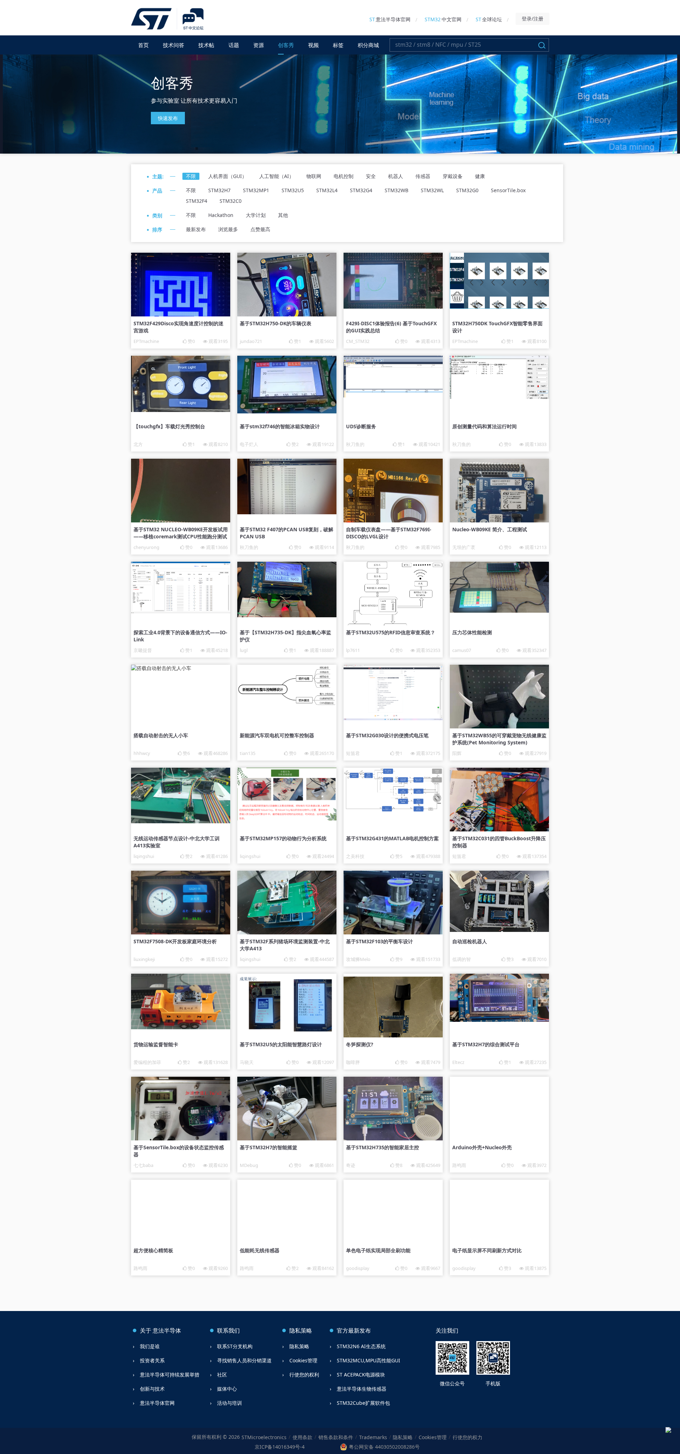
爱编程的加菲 (147, 1062)
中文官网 (443, 19)
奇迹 (350, 1165)
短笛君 (353, 753)
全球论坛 (489, 19)
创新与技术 (152, 1388)
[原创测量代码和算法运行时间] (499, 397)
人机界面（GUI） (227, 176)
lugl (244, 650)
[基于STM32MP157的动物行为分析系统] (286, 818)
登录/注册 (532, 18)
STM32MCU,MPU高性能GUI (368, 1360)
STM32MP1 (256, 190)
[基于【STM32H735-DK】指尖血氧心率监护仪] (286, 615)
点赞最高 (260, 229)
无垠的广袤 (463, 547)
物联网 (313, 176)
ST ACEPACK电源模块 (361, 1374)
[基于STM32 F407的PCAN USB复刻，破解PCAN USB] (286, 512)
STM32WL (432, 190)
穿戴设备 (453, 176)
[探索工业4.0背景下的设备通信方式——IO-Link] (180, 611)
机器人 (395, 176)
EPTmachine (146, 341)
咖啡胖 (353, 1062)
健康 (480, 176)
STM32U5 (293, 190)
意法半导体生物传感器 (361, 1388)
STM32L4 (327, 190)
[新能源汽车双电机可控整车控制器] (286, 705)
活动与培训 (229, 1402)
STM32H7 (219, 190)
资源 (258, 44)
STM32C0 (231, 201)
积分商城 (368, 44)
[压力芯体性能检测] (499, 610)
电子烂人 (249, 444)
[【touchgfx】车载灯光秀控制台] (180, 410)
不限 (191, 176)
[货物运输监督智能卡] (180, 1027)
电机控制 (343, 176)
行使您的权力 (467, 1437)
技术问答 (173, 44)
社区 (222, 1374)
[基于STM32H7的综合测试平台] (499, 1020)
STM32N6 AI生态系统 (361, 1346)
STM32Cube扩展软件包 (363, 1402)
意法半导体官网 (389, 19)
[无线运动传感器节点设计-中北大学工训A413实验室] (180, 821)
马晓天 (247, 1062)
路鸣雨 (459, 1165)
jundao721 (251, 341)
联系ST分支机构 (235, 1346)
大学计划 (256, 215)
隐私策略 (299, 1346)
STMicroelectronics (264, 1437)
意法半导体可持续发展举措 (169, 1374)
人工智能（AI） (276, 176)
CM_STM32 (357, 341)
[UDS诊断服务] (393, 395)
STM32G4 (361, 190)
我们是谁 (150, 1346)
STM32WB (396, 190)
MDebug (249, 1165)
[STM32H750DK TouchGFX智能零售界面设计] (499, 306)
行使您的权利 (304, 1374)
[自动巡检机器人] (499, 930)
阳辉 (456, 753)
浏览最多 (228, 229)
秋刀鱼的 (355, 444)
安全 (371, 176)
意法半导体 (167, 1330)
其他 (283, 215)
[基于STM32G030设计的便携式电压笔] (393, 718)
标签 (338, 44)
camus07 (461, 650)
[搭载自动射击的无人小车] (161, 668)
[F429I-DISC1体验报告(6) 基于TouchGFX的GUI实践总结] (393, 306)
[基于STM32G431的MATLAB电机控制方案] (393, 810)
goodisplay (357, 1268)
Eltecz (458, 1062)
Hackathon (220, 215)
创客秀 (286, 44)
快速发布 (168, 118)
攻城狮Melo (358, 959)
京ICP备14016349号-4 (280, 1446)
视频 (313, 44)
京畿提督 (143, 650)
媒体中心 (227, 1388)
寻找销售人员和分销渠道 (244, 1360)
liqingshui (144, 856)
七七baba (143, 1165)
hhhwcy (142, 753)
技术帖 (206, 44)
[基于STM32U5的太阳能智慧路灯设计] (286, 1031)
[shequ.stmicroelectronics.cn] (168, 19)
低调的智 (461, 959)
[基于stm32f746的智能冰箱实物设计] (286, 411)
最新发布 (196, 229)
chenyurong (146, 547)
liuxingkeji (144, 959)
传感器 (422, 176)
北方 (138, 444)
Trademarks (373, 1437)
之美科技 (355, 856)
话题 (233, 44)
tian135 (247, 753)
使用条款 (302, 1437)
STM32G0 (467, 190)
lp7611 (353, 650)
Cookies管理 (303, 1360)
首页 (143, 44)
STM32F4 (196, 201)
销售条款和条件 (335, 1437)
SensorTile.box (508, 190)
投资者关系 (152, 1360)
